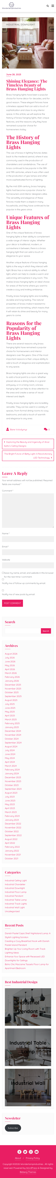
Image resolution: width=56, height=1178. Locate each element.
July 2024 (10, 750)
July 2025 (10, 704)
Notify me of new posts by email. (18, 594)
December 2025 (13, 684)
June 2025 (10, 708)
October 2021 (11, 858)
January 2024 (12, 773)
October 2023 (11, 785)
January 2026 (12, 680)
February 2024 (12, 769)
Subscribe (13, 1128)
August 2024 (11, 746)
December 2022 (13, 823)
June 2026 (10, 661)
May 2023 (10, 804)
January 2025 (12, 727)
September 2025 (13, 696)
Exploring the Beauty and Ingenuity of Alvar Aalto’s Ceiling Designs (27, 444)
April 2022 (10, 843)
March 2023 (11, 812)
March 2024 (11, 765)
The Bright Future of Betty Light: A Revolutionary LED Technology (28, 455)
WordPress (31, 1168)
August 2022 (11, 839)
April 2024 (10, 762)
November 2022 (13, 827)
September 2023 (13, 789)
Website (6, 559)
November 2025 (13, 688)
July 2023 (10, 796)
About (18, 1158)
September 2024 (13, 742)
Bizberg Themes (28, 1172)
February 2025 (12, 723)
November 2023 (13, 781)
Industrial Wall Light (15, 907)
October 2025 (12, 692)
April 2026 (10, 669)
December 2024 (13, 731)
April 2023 (10, 808)
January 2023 (12, 819)
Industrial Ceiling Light (16, 880)
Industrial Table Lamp (16, 899)
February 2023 (12, 816)
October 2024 (11, 738)
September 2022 (13, 835)
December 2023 (13, 777)
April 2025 (10, 715)
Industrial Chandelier (15, 884)
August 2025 (11, 700)
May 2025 (10, 711)
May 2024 (10, 758)
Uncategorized (12, 911)
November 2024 (13, 734)
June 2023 (10, 800)
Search (10, 622)
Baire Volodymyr (18, 429)
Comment (7, 490)
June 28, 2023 (13, 74)
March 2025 (11, 719)
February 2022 (12, 846)
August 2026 (11, 653)
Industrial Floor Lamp (16, 892)
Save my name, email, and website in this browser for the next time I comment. (29, 575)
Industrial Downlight (15, 888)
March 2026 (11, 673)
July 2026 (10, 657)
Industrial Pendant (14, 896)
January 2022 (12, 850)
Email (5, 546)
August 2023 (11, 792)
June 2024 (10, 754)
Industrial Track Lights (16, 903)
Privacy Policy (33, 1158)
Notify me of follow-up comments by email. (24, 583)
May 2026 (10, 665)
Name (6, 533)
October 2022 (12, 831)
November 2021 (13, 854)
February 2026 (12, 677)
